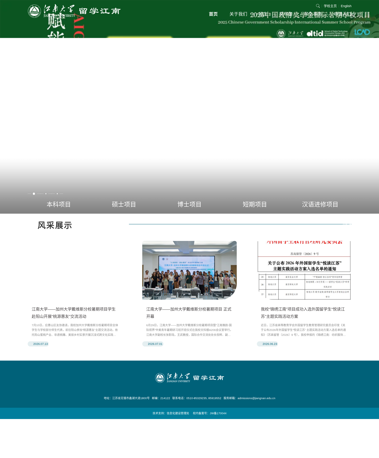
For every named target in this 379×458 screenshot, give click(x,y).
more (347, 223)
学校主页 (330, 6)
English (346, 6)
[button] (34, 194)
